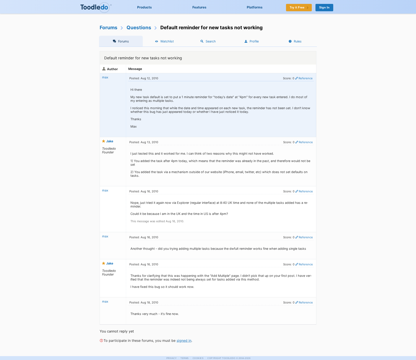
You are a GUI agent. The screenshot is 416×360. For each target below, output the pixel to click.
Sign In (324, 7)
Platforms (255, 7)
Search (211, 41)
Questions (139, 27)
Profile (254, 41)
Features (199, 7)
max (105, 77)
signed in (184, 340)
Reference (306, 78)
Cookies (198, 358)
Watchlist (167, 41)
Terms (184, 358)
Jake (109, 141)
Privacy (171, 358)
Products (144, 7)
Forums (108, 27)
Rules (298, 41)
